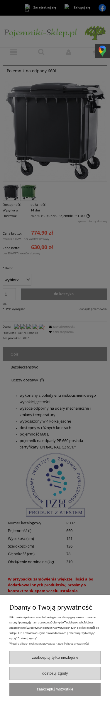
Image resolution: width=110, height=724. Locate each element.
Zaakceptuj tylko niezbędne (55, 657)
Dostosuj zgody (55, 673)
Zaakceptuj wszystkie (55, 689)
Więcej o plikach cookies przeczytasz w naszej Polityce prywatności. (49, 643)
